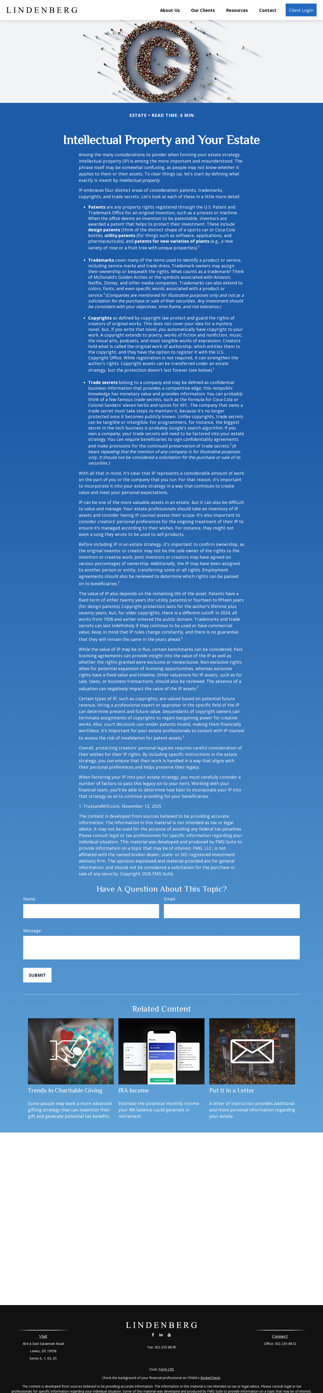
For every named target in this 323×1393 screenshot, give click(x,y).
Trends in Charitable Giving (65, 1090)
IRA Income (133, 1090)
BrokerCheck (210, 1377)
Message (32, 930)
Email (169, 899)
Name (29, 899)
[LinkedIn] (161, 1334)
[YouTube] (169, 1334)
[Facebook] (153, 1334)
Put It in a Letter (231, 1090)
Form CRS (166, 1369)
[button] (170, 10)
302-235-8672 (285, 1343)
